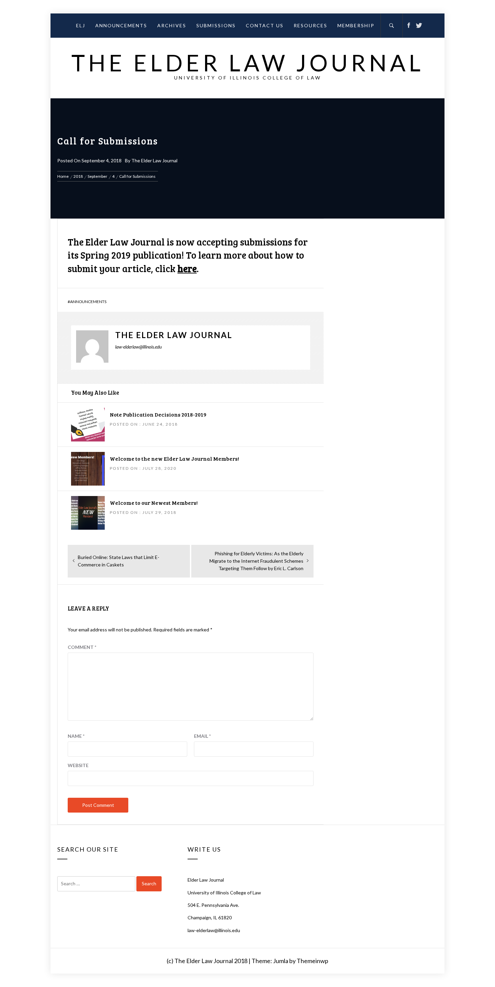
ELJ (80, 25)
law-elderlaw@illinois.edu (214, 930)
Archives (171, 25)
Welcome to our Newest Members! (154, 502)
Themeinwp (312, 960)
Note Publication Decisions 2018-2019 (158, 414)
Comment (82, 647)
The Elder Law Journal (247, 62)
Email (202, 736)
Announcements (121, 25)
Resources (310, 25)
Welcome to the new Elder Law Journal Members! (174, 458)
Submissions (216, 25)
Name (76, 736)
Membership (355, 25)
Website (78, 765)
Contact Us (265, 25)
